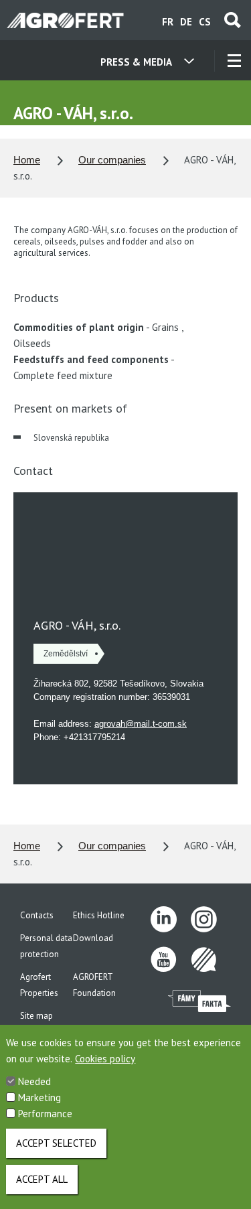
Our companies (112, 159)
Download (93, 938)
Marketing (39, 1097)
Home (26, 159)
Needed (34, 1081)
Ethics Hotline (98, 915)
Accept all (42, 1179)
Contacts (37, 915)
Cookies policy (105, 1058)
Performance (45, 1113)
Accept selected (56, 1143)
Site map (36, 1015)
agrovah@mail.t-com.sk (140, 724)
